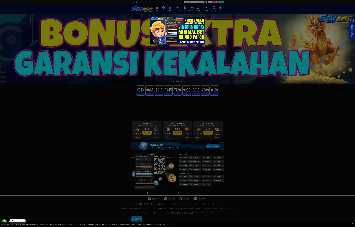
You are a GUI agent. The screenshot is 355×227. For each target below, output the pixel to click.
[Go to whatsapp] (4, 221)
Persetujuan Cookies (95, 224)
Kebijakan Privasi (160, 224)
